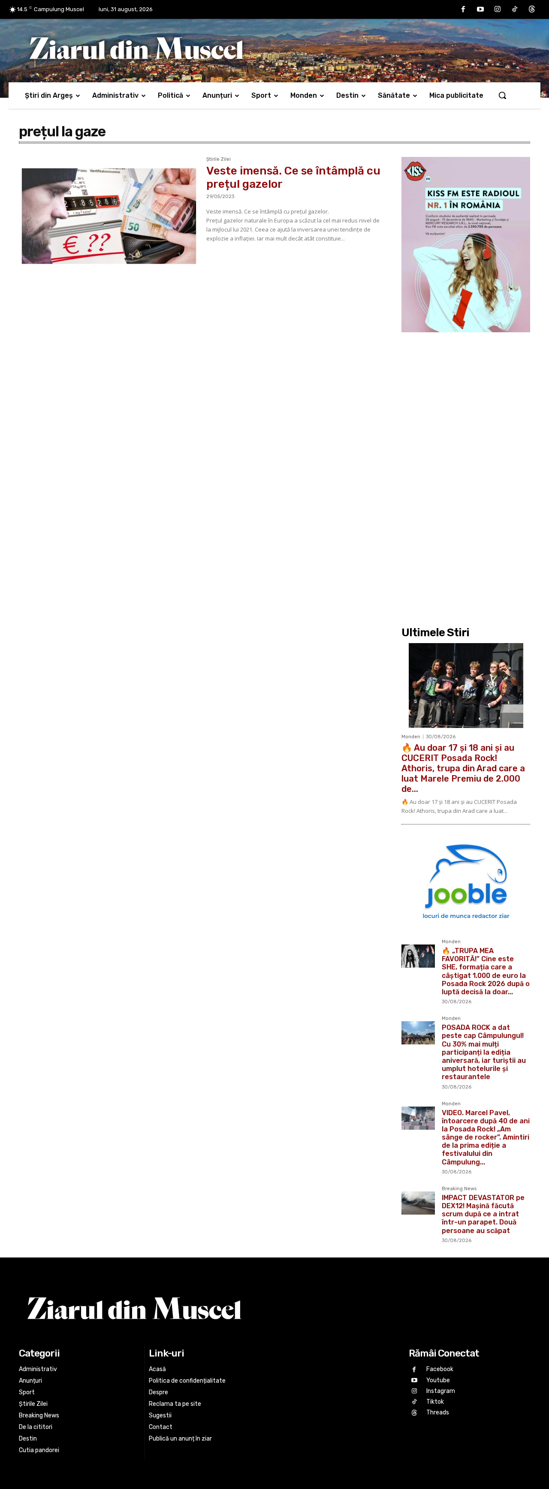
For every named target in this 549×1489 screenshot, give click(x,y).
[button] (502, 95)
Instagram (440, 1391)
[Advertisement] (465, 478)
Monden (410, 736)
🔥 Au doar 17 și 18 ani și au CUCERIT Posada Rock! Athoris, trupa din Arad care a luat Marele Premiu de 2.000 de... (463, 768)
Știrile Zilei (218, 159)
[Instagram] (497, 9)
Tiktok (435, 1401)
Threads (437, 1412)
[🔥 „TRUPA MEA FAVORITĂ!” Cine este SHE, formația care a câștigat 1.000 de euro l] (418, 956)
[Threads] (531, 9)
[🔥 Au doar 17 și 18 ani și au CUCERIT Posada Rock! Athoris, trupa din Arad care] (465, 685)
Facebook (439, 1369)
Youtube (438, 1380)
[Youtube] (480, 9)
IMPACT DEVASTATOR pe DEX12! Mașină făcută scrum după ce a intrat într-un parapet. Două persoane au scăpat (483, 1214)
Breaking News (459, 1188)
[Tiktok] (514, 9)
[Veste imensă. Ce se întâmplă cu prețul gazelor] (108, 216)
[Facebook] (463, 9)
